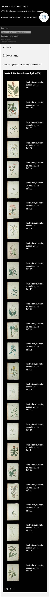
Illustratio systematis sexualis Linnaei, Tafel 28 (34, 427)
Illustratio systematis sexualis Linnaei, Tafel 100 (34, 105)
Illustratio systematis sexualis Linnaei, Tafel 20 (34, 266)
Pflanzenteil (25, 64)
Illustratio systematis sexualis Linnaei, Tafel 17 (34, 185)
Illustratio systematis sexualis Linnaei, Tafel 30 (34, 467)
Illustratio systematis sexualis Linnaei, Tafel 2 (34, 246)
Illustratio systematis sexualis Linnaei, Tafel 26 (34, 387)
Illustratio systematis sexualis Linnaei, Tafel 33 (34, 507)
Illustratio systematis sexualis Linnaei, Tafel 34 (34, 528)
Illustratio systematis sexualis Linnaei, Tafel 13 (34, 145)
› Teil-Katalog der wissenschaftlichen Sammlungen (22, 10)
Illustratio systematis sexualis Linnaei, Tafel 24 (34, 346)
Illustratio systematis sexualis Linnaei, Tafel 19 (34, 226)
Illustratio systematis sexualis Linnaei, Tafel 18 (34, 205)
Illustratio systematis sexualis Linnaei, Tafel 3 (34, 447)
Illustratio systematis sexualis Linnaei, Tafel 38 (34, 568)
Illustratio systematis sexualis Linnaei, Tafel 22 (34, 306)
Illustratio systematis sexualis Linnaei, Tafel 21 (34, 286)
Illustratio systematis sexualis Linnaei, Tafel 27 (34, 407)
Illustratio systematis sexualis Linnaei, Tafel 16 (34, 165)
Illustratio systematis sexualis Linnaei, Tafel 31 (34, 487)
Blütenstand (36, 64)
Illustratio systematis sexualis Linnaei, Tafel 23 (34, 326)
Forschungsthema (11, 64)
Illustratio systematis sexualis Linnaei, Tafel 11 (34, 125)
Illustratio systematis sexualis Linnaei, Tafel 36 (34, 548)
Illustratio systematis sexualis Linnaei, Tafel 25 (34, 367)
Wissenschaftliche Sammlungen (14, 6)
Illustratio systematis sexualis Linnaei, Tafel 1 (34, 85)
